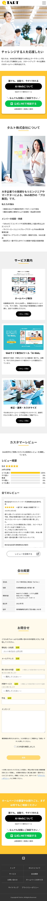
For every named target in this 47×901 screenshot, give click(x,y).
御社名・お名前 (10, 647)
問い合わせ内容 (23, 671)
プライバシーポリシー (30, 887)
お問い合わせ (12, 879)
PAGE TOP (43, 871)
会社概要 (34, 874)
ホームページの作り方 (34, 879)
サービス (12, 874)
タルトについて (34, 868)
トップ (12, 868)
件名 (6, 698)
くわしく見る (23, 314)
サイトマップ (13, 887)
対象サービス (23, 685)
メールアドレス (10, 658)
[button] (23, 86)
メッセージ (6, 709)
